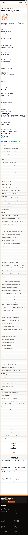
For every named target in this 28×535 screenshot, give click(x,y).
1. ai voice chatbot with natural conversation (7, 181)
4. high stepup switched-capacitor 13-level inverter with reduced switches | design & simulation (12, 267)
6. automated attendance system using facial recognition (8, 358)
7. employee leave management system (6, 255)
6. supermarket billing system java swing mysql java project (8, 253)
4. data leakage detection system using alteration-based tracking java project (10, 320)
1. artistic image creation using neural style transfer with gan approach (9, 296)
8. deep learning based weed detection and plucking (8, 240)
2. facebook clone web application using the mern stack (8, 409)
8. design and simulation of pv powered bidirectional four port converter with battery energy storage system (14, 273)
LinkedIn (13, 141)
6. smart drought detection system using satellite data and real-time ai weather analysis (11, 432)
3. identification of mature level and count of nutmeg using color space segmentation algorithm (12, 299)
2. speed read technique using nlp (5, 297)
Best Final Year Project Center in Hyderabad (7, 15)
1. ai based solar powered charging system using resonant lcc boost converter (10, 262)
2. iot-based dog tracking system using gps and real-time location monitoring (10, 215)
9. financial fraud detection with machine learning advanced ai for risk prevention (11, 386)
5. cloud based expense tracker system (6, 252)
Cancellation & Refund (16, 510)
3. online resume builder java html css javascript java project (8, 249)
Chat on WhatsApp (11, 501)
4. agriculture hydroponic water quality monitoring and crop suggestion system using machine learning (13, 429)
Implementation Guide (4, 17)
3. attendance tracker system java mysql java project (8, 367)
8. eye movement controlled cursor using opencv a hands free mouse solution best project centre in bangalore (13, 159)
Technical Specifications (5, 18)
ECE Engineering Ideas (3, 522)
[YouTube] (4, 511)
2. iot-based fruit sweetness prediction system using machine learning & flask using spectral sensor (13, 426)
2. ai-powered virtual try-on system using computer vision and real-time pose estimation (11, 281)
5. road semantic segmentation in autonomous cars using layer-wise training (10, 380)
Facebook (4, 141)
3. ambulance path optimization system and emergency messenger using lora (10, 200)
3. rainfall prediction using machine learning (6, 184)
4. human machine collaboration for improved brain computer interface (9, 169)
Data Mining (15, 531)
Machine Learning (16, 526)
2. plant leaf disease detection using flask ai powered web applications (10, 392)
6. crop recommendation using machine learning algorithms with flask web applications (11, 172)
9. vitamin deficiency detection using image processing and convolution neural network (11, 258)
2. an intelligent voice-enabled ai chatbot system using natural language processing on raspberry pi (13, 231)
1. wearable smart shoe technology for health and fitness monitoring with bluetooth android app (12, 197)
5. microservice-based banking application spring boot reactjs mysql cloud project (11, 370)
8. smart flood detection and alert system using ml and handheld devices (10, 435)
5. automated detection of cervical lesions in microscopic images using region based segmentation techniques (13, 302)
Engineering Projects (3, 520)
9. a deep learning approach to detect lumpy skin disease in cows (9, 193)
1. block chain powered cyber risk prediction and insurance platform (9, 364)
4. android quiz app (4, 355)
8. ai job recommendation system (5, 175)
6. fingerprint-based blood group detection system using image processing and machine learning (12, 221)
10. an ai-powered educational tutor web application (7, 310)
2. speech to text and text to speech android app (7, 352)
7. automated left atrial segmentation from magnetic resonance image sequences (11, 190)
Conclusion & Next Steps (5, 19)
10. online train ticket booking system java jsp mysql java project (9, 259)
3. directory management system (5, 410)
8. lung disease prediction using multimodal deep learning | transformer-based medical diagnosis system (13, 307)
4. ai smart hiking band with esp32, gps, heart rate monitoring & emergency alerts (11, 218)
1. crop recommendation (4, 374)
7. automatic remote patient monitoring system (7, 206)
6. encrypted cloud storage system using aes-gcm (7, 323)
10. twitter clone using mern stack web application (7, 348)
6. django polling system (4, 155)
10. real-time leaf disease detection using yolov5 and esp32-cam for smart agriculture (11, 293)
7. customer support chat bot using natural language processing (9, 383)
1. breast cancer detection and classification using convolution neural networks (10, 407)
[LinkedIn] (6, 511)
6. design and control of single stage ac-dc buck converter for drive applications (11, 270)
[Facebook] (1, 511)
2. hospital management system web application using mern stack (9, 336)
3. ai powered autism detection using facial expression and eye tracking (10, 377)
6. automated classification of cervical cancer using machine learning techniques (11, 304)
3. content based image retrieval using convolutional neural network (9, 151)
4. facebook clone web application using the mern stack (8, 339)
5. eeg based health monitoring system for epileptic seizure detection (9, 187)
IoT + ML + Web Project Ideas (4, 531)
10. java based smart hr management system (7, 178)
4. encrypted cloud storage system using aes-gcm (7, 250)
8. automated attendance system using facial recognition (8, 361)
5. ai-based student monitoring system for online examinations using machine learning (11, 154)
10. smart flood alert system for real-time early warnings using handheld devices (11, 438)
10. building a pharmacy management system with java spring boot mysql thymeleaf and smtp (12, 329)
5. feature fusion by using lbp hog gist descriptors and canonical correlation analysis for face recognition (13, 413)
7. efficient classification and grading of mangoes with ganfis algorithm (9, 416)
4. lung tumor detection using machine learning (7, 412)
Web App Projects (3, 526)
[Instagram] (3, 511)
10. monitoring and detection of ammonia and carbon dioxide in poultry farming (10, 227)
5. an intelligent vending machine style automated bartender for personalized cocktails (11, 203)
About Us (15, 513)
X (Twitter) (8, 141)
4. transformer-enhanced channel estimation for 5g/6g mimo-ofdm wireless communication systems (13, 300)
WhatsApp (18, 141)
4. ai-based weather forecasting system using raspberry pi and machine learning (11, 234)
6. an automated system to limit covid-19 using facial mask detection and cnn (10, 398)
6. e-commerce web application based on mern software (8, 342)
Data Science (15, 525)
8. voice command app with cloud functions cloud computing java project (10, 256)
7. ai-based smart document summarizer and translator (8, 157)
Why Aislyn (15, 514)
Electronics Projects (3, 521)
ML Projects (2, 527)
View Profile (14, 452)
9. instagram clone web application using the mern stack (8, 419)
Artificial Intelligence (16, 520)
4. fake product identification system (6, 395)
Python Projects (2, 525)
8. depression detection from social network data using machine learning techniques (11, 290)
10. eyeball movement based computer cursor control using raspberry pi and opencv (11, 243)
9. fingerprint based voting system (5, 209)
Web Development (16, 521)
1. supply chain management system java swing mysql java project (9, 246)
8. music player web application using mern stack (7, 345)
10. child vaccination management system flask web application (9, 162)
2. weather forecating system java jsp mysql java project (8, 247)
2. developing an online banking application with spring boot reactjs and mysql (10, 317)
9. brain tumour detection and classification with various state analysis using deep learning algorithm (13, 403)
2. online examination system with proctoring (7, 166)
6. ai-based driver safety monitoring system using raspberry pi (9, 237)
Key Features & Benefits (4, 16)
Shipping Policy (16, 506)
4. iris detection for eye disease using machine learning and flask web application (11, 284)
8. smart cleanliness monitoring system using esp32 (7, 224)
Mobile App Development (17, 522)
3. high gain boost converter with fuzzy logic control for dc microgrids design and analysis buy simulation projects (13, 265)
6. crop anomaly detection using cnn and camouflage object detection (9, 287)
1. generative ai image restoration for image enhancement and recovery (10, 148)
